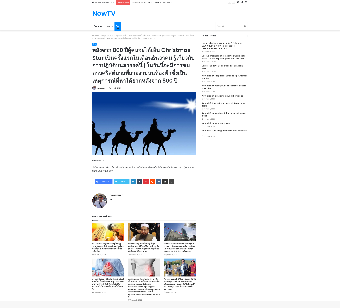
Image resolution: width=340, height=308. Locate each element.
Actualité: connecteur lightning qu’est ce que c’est (224, 114)
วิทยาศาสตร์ (98, 26)
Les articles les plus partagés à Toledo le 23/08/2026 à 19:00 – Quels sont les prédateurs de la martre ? (222, 46)
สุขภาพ (110, 26)
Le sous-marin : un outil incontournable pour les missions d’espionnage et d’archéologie (223, 57)
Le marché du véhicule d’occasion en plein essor (152, 2)
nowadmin (101, 88)
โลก (117, 26)
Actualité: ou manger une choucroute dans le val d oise (224, 87)
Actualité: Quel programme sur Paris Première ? (224, 132)
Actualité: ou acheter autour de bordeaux (222, 96)
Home (96, 36)
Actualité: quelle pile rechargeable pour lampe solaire (224, 77)
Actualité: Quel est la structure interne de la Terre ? (223, 104)
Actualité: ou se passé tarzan (216, 123)
